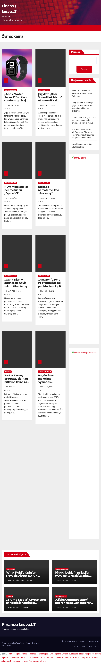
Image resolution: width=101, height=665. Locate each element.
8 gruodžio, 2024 (48, 105)
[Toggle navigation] (51, 28)
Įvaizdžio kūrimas (34, 657)
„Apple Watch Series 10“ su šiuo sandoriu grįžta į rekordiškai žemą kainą (15, 100)
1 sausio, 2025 (12, 105)
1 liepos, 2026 (63, 580)
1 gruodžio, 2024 (48, 198)
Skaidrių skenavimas (59, 654)
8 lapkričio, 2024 (14, 291)
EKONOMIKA (11, 569)
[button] (97, 28)
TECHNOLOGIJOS (10, 90)
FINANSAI (8, 371)
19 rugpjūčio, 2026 (16, 580)
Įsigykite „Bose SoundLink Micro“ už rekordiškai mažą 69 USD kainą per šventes (50, 100)
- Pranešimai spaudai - (82, 657)
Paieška (75, 52)
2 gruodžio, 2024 (14, 198)
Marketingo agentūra (18, 654)
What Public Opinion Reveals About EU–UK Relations (82, 93)
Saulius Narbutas (17, 657)
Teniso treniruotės (63, 657)
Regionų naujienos (18, 661)
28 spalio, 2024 (47, 387)
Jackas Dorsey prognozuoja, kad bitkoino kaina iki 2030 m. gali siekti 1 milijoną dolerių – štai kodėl (16, 384)
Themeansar (6, 645)
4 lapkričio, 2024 (48, 291)
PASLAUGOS (94, 647)
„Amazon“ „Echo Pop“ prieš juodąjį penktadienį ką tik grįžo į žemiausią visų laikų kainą (50, 286)
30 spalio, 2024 (13, 387)
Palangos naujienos (37, 661)
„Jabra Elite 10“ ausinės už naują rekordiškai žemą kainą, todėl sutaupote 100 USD (15, 288)
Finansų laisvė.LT (18, 624)
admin (29, 580)
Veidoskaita (49, 657)
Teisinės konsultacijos (38, 654)
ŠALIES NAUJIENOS (45, 371)
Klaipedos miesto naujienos (81, 654)
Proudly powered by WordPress (13, 643)
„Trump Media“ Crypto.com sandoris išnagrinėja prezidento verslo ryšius (84, 120)
